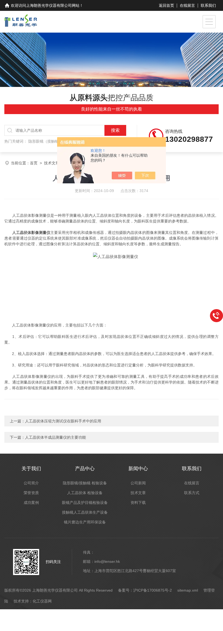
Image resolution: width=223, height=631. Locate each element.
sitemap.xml (187, 590)
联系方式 (191, 493)
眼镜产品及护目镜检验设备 (85, 502)
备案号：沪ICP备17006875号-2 (145, 590)
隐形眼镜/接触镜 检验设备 (85, 483)
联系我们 (208, 5)
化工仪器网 (42, 601)
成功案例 (31, 502)
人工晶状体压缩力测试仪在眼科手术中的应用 (63, 421)
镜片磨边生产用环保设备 (85, 522)
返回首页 (166, 5)
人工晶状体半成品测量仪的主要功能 (55, 437)
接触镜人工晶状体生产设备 (85, 512)
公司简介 (31, 483)
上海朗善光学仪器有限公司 (49, 5)
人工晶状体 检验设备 (85, 493)
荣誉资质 (31, 493)
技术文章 (51, 163)
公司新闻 (138, 483)
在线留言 (187, 5)
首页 (34, 163)
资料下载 (138, 502)
